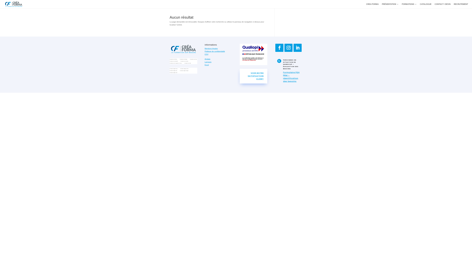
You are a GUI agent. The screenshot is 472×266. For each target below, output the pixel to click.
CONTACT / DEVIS (443, 4)
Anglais (207, 59)
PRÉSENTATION (389, 4)
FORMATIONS (408, 4)
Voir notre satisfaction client (256, 76)
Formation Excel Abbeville (174, 61)
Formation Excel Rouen (173, 59)
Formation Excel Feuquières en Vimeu (176, 63)
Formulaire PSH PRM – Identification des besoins (291, 77)
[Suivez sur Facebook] (279, 48)
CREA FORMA (372, 4)
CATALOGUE (425, 4)
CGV (206, 54)
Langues (208, 62)
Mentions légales (211, 49)
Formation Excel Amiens (184, 61)
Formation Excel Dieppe (183, 59)
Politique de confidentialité (215, 51)
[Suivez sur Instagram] (288, 48)
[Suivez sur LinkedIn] (298, 48)
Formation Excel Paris (193, 59)
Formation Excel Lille (187, 63)
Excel (207, 65)
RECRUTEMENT (461, 4)
